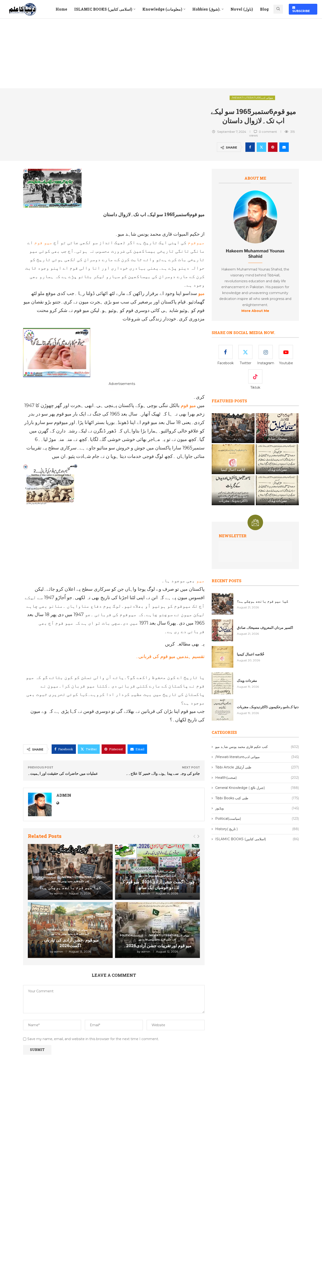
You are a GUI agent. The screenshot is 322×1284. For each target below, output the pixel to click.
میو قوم (43, 242)
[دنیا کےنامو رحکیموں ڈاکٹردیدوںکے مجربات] (233, 490)
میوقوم (196, 242)
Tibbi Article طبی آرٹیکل (257, 767)
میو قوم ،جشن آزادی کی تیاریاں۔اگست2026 (70, 942)
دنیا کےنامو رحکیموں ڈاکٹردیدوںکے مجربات (233, 498)
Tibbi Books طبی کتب (257, 798)
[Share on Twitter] (261, 147)
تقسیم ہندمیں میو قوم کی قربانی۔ (170, 656)
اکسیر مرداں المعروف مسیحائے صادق (277, 436)
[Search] (278, 9)
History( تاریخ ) (257, 829)
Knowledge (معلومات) (162, 9)
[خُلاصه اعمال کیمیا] (233, 459)
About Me (255, 178)
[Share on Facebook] (250, 147)
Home (61, 9)
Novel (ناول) (242, 9)
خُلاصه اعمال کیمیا (233, 469)
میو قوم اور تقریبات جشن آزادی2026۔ (157, 945)
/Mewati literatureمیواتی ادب (252, 97)
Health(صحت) (257, 777)
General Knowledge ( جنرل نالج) (257, 788)
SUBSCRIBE (301, 9)
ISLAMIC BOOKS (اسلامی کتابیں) (103, 9)
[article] (255, 287)
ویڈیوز (257, 808)
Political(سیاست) (257, 818)
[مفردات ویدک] (277, 459)
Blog (264, 9)
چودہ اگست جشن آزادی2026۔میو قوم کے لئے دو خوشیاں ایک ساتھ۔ (157, 884)
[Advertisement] (161, 53)
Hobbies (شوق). (206, 9)
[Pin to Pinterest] (272, 147)
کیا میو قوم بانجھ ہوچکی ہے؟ (70, 887)
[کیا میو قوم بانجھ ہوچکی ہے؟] (233, 428)
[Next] (198, 836)
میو (201, 293)
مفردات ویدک (277, 469)
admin (63, 795)
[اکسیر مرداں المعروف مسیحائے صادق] (277, 428)
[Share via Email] (284, 147)
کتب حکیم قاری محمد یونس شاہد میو (257, 747)
